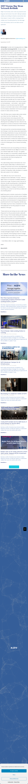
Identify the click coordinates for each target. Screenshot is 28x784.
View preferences (14, 778)
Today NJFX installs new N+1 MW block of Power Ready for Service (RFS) (14, 422)
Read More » (4, 311)
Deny (14, 774)
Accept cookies (14, 770)
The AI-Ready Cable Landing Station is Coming (13, 332)
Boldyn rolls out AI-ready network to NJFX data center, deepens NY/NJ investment (14, 452)
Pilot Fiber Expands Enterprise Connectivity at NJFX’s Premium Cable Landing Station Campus (13, 299)
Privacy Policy (16, 782)
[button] (23, 1)
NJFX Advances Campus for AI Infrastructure (10, 363)
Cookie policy (10, 782)
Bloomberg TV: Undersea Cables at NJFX (14, 394)
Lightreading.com (20, 38)
